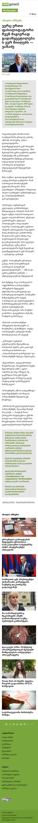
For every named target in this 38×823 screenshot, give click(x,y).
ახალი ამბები (12, 20)
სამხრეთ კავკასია (9, 754)
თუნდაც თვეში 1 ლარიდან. (17, 481)
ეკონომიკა (6, 744)
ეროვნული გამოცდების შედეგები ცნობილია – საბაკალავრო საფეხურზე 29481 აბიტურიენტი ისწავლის (17, 544)
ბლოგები (6, 758)
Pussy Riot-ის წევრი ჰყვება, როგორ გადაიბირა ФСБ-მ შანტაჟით (17, 684)
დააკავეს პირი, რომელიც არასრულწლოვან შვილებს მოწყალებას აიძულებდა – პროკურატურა (18, 651)
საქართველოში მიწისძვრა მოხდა (17, 713)
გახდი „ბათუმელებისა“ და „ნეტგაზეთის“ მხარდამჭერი (18, 476)
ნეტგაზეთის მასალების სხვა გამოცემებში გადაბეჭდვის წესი (17, 819)
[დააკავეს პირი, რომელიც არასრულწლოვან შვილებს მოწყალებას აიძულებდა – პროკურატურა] (19, 635)
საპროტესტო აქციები (11, 774)
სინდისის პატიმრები (10, 771)
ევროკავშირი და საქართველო (14, 785)
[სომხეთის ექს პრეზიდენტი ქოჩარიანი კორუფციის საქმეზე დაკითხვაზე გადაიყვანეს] (19, 566)
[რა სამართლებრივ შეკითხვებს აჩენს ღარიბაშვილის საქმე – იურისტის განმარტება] (19, 601)
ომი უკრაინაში (8, 778)
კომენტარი (6, 748)
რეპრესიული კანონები (11, 781)
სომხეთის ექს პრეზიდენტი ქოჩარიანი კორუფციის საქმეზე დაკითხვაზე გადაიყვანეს (18, 583)
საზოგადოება (7, 741)
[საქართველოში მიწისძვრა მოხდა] (19, 700)
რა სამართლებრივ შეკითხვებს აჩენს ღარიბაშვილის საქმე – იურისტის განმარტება (15, 617)
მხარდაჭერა (9, 10)
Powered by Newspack (9, 815)
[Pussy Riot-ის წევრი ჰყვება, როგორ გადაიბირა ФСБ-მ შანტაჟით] (19, 669)
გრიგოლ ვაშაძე (8, 502)
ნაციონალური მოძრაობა (25, 502)
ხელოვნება (6, 751)
